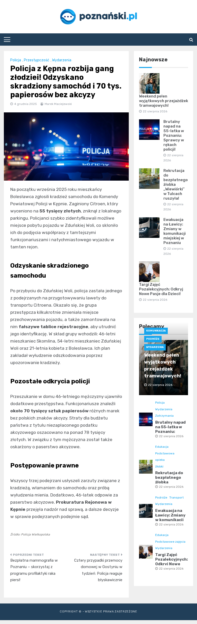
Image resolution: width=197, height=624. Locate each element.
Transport (176, 497)
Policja (15, 60)
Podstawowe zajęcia (170, 541)
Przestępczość (36, 60)
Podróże (153, 338)
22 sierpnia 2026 (171, 436)
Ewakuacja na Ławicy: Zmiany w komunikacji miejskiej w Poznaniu (174, 231)
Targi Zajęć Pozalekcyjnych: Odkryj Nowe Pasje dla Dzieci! (161, 289)
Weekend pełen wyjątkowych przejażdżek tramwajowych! (163, 101)
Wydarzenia (61, 60)
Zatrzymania (164, 415)
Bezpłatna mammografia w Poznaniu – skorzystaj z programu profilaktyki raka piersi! (34, 570)
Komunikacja (156, 330)
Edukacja (162, 447)
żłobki (159, 466)
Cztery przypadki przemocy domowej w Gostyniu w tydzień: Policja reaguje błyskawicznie (98, 570)
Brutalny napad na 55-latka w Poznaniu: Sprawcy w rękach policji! (173, 135)
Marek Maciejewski (58, 104)
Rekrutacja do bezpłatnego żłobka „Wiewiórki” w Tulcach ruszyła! (175, 184)
